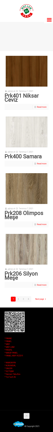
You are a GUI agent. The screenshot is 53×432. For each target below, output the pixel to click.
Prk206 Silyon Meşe (21, 275)
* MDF (7, 344)
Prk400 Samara (23, 156)
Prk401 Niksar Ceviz (22, 97)
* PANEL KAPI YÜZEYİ (14, 356)
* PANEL (8, 341)
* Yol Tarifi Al (10, 377)
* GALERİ (8, 368)
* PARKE (8, 338)
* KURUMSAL (10, 365)
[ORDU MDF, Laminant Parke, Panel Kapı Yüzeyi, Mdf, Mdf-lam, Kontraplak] (26, 11)
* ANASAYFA (10, 363)
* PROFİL (8, 350)
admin (10, 91)
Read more (41, 107)
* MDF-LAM (9, 347)
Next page (39, 299)
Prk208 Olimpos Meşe (24, 215)
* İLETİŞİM (9, 371)
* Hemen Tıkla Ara (12, 374)
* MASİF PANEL (11, 353)
